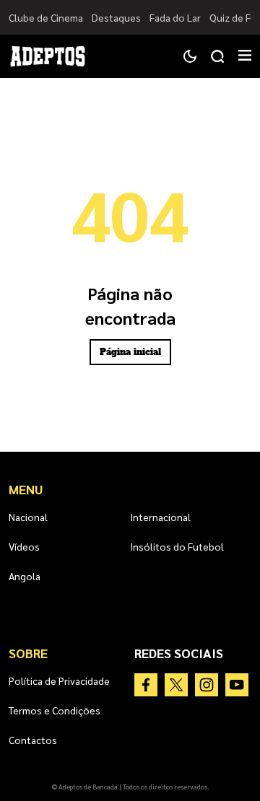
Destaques (116, 17)
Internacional (160, 516)
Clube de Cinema (46, 17)
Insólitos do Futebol (177, 546)
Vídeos (24, 546)
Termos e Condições (54, 710)
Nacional (28, 516)
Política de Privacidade (59, 680)
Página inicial (130, 352)
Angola (24, 575)
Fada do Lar (175, 17)
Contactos (33, 739)
